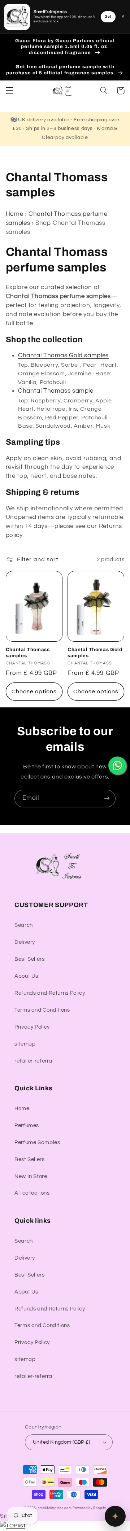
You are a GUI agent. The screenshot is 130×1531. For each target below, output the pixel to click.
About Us (26, 976)
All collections (31, 1193)
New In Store (30, 1176)
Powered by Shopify (89, 1508)
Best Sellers (29, 959)
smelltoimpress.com (55, 1508)
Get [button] (108, 16)
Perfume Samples (37, 1142)
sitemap (24, 1044)
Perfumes (26, 1125)
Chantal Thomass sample (56, 391)
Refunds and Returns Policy (49, 993)
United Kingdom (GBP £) (61, 1442)
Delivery (24, 942)
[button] (9, 90)
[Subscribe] (107, 798)
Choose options (34, 691)
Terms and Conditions (42, 1010)
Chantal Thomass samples (28, 652)
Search (23, 925)
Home (14, 214)
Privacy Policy (32, 1027)
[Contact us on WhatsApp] (117, 765)
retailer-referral (34, 1061)
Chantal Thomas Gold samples (63, 355)
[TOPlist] (12, 1525)
